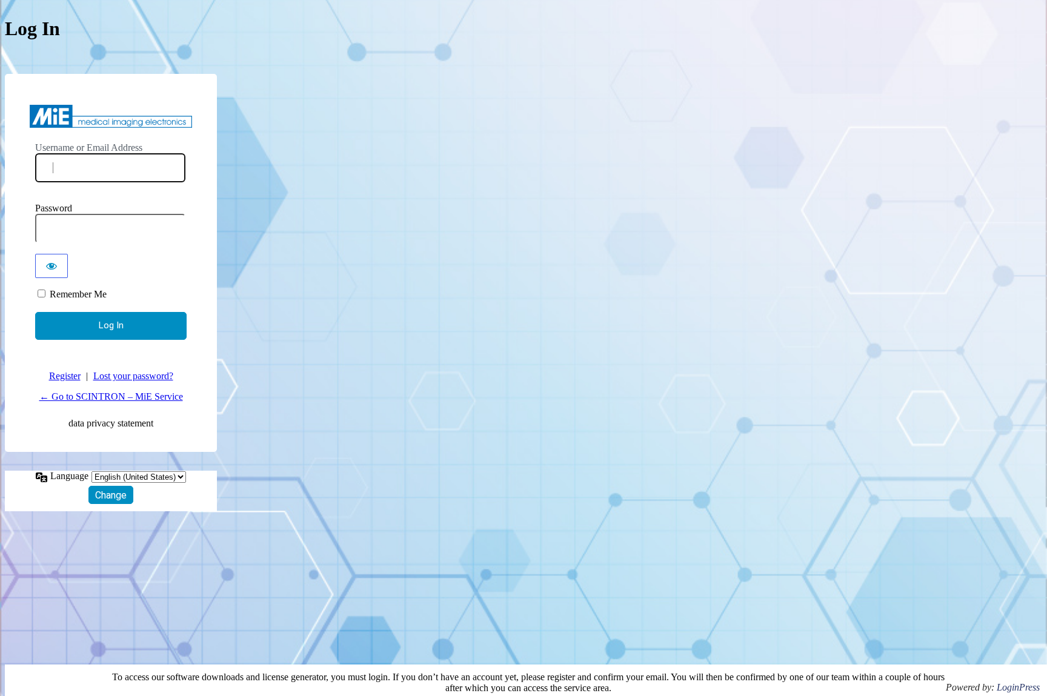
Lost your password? (133, 376)
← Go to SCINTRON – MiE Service (111, 396)
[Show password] (51, 266)
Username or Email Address (88, 147)
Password (53, 208)
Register (65, 376)
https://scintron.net (111, 116)
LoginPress (1018, 687)
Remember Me (78, 294)
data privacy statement (110, 423)
